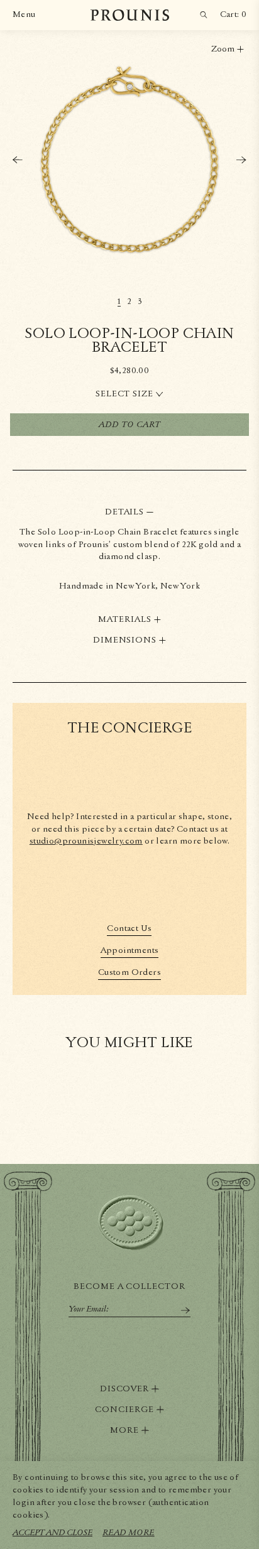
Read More (128, 1533)
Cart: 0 (233, 14)
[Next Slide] (241, 160)
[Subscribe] (185, 1310)
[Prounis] (130, 15)
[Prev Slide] (17, 160)
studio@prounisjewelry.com (86, 841)
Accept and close (52, 1533)
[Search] (203, 15)
